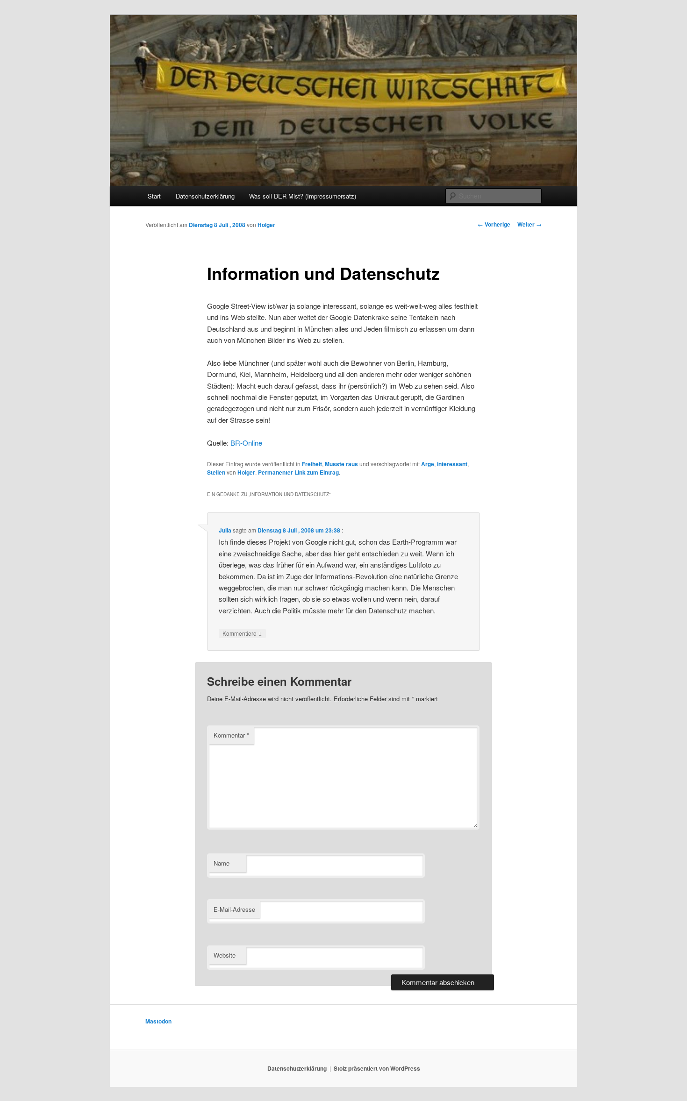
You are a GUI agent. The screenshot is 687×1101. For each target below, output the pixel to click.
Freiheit (312, 464)
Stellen (216, 472)
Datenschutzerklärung (205, 196)
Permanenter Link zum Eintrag (298, 472)
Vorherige (494, 224)
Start (154, 196)
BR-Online (246, 443)
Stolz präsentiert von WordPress (377, 1068)
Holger (266, 224)
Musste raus (341, 464)
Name (221, 863)
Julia (225, 530)
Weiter (529, 224)
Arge (427, 464)
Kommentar (231, 735)
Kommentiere (242, 633)
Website (225, 955)
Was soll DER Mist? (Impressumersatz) (302, 196)
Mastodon (158, 1021)
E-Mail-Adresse (234, 909)
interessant (452, 464)
